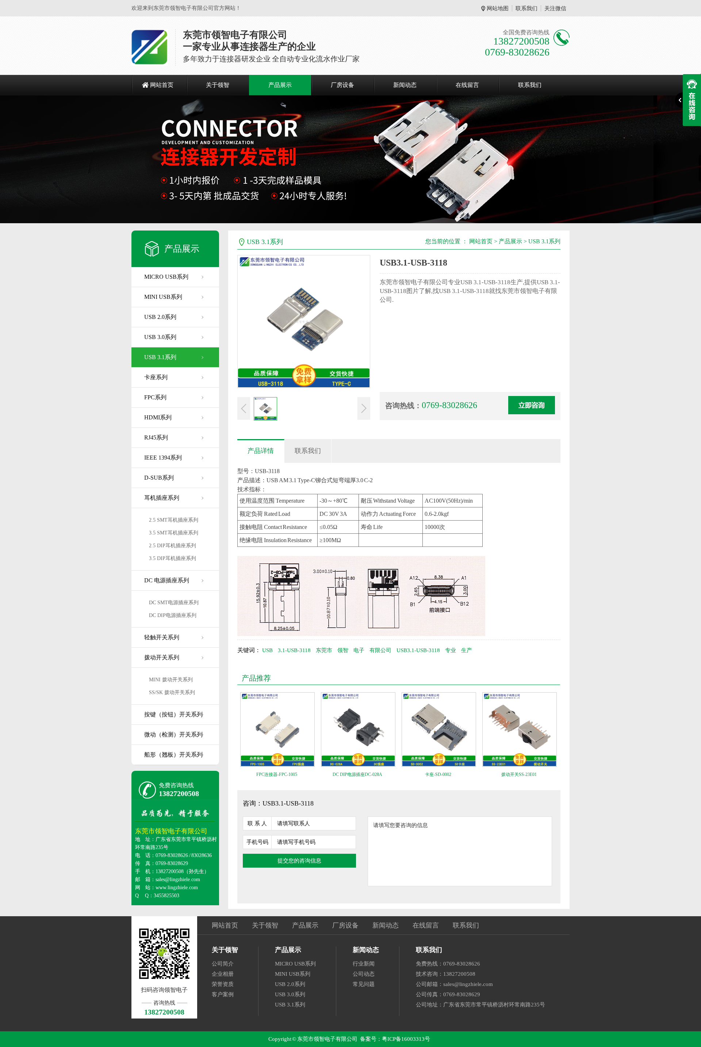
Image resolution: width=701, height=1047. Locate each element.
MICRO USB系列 (166, 277)
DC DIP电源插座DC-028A (357, 774)
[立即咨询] (531, 405)
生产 (466, 650)
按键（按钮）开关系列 (173, 714)
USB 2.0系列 (160, 317)
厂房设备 (342, 85)
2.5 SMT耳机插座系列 (173, 520)
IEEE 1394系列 (163, 457)
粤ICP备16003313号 (406, 1039)
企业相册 (223, 974)
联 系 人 (257, 823)
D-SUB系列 (159, 478)
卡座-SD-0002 (438, 774)
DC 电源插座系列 (166, 580)
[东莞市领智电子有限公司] (149, 47)
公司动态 (364, 974)
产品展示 (280, 85)
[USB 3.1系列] (350, 159)
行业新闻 (364, 964)
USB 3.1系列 (160, 357)
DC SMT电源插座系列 (174, 602)
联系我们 (526, 8)
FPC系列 (155, 397)
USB (267, 650)
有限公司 (380, 650)
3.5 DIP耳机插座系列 (172, 558)
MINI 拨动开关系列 (171, 679)
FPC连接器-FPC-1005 (276, 774)
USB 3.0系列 (160, 337)
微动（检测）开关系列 (173, 734)
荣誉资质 (223, 984)
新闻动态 (405, 85)
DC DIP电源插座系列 (172, 615)
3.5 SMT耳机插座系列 (173, 533)
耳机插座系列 (161, 498)
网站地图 (498, 8)
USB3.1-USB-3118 (418, 650)
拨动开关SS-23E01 (519, 774)
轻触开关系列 (161, 637)
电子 (358, 650)
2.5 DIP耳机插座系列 (172, 545)
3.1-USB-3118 (294, 650)
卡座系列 (156, 377)
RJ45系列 (156, 437)
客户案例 (223, 994)
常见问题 (364, 984)
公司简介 (223, 964)
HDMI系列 (158, 417)
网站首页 (161, 85)
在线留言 (467, 85)
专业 (450, 650)
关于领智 (217, 85)
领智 (342, 650)
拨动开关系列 (161, 657)
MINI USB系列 (163, 297)
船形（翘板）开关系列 (173, 754)
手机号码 (257, 842)
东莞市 (324, 650)
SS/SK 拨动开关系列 (172, 692)
